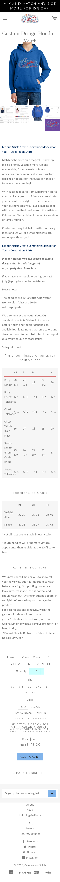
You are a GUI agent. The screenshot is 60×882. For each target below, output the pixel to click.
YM (21, 686)
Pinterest (32, 852)
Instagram (31, 857)
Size (30, 679)
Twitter (31, 847)
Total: (22, 744)
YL (29, 686)
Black (35, 706)
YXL (38, 686)
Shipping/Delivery (30, 815)
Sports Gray (38, 718)
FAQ (30, 823)
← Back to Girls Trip (30, 772)
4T (34, 692)
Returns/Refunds (30, 834)
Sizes (30, 810)
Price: (26, 739)
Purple (17, 718)
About (30, 804)
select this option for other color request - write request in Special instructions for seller (30, 728)
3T (26, 692)
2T (47, 686)
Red (23, 706)
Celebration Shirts (35, 865)
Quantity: (21, 671)
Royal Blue (23, 712)
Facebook (32, 841)
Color (30, 699)
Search (30, 828)
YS (12, 686)
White (41, 712)
